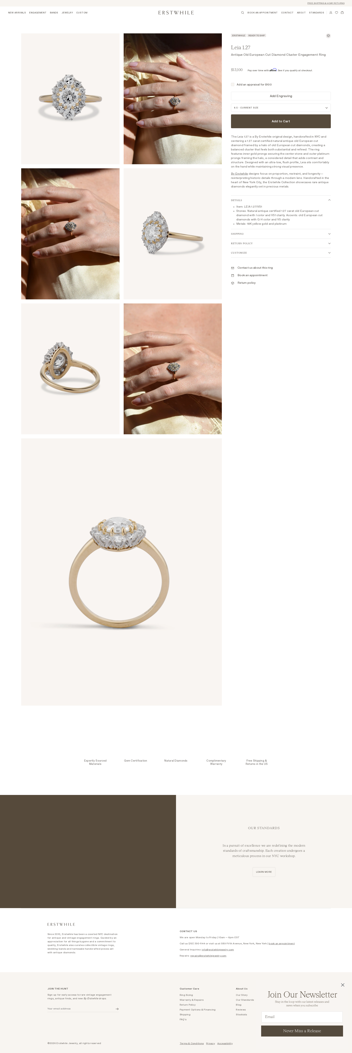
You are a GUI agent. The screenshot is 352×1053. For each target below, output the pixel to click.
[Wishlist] (336, 12)
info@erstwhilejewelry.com (218, 949)
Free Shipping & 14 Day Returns (313, 3)
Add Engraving (281, 96)
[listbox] (281, 108)
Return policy (247, 282)
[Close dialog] (342, 984)
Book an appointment (252, 275)
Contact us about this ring (255, 267)
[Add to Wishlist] (328, 35)
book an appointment (282, 943)
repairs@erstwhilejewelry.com (208, 955)
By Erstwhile (239, 173)
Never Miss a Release (302, 1031)
